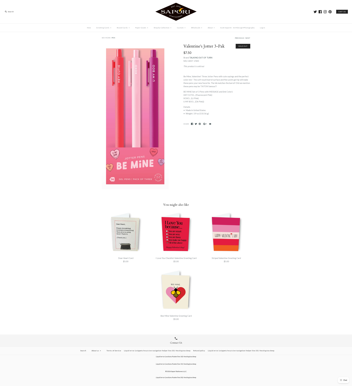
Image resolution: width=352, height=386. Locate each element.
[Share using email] (210, 124)
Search (83, 351)
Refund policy (199, 351)
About (211, 28)
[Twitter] (315, 11)
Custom (181, 28)
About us (96, 351)
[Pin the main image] (200, 124)
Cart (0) (342, 12)
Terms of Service (114, 351)
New (89, 28)
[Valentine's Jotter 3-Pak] (135, 45)
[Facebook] (320, 11)
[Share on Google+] (205, 124)
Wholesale (196, 28)
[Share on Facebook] (192, 124)
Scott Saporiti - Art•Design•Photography (237, 28)
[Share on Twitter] (196, 124)
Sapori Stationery (177, 371)
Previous (239, 38)
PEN (113, 38)
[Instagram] (325, 11)
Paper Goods (141, 28)
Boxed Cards (123, 28)
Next (247, 38)
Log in (262, 28)
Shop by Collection (162, 28)
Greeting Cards (103, 28)
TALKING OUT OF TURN (200, 57)
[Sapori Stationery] (176, 4)
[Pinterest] (330, 11)
